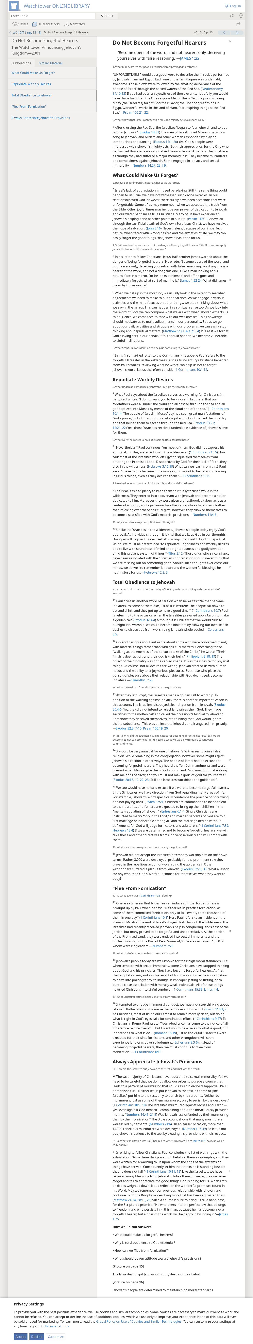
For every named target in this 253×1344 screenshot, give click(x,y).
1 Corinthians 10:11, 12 (163, 1171)
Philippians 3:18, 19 (201, 656)
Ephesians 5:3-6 (186, 1042)
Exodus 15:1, (163, 142)
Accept (21, 1337)
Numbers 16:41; (137, 1114)
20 (175, 142)
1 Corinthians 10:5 (203, 452)
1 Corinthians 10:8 (149, 895)
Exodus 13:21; (204, 423)
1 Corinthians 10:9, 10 (130, 1105)
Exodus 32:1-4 (144, 620)
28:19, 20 (143, 1200)
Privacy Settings (57, 1326)
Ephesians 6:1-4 (172, 811)
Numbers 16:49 (194, 1129)
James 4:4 (210, 989)
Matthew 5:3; (172, 331)
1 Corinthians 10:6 (195, 476)
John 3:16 (154, 228)
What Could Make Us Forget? (33, 73)
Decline (36, 1337)
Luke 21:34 (190, 331)
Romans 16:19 (165, 1033)
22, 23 (144, 780)
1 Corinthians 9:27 (207, 1018)
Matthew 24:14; (125, 1200)
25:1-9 (161, 165)
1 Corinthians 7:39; (215, 825)
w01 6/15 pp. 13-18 (27, 32)
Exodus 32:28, (192, 869)
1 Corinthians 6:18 (147, 1052)
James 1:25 (199, 1141)
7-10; (138, 728)
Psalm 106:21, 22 (135, 112)
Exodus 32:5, (125, 728)
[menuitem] (240, 15)
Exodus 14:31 (149, 132)
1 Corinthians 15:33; (188, 989)
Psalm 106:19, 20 (155, 728)
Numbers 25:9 (162, 946)
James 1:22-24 (191, 280)
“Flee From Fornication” (28, 106)
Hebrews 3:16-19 (160, 466)
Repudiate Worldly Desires (31, 84)
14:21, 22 (119, 428)
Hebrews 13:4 (123, 830)
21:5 (152, 1114)
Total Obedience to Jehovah (31, 95)
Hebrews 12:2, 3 (156, 572)
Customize (56, 1337)
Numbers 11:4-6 (204, 514)
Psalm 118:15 (198, 219)
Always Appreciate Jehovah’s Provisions (40, 118)
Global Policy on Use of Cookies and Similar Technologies (138, 1321)
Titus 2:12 (175, 553)
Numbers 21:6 (160, 1124)
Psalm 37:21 (154, 802)
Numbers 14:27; (144, 165)
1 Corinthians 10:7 (206, 610)
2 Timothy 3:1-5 (141, 680)
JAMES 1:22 (189, 58)
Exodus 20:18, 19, (126, 780)
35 (204, 869)
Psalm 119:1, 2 (216, 1009)
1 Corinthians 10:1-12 (191, 369)
